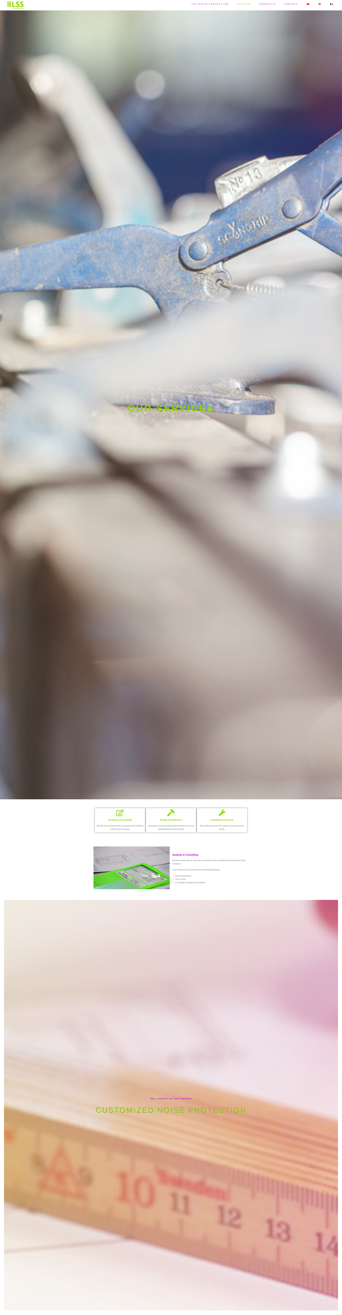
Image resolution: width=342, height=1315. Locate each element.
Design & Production (171, 819)
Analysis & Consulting (120, 819)
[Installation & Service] (222, 812)
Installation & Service (222, 819)
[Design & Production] (171, 812)
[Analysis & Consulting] (120, 812)
